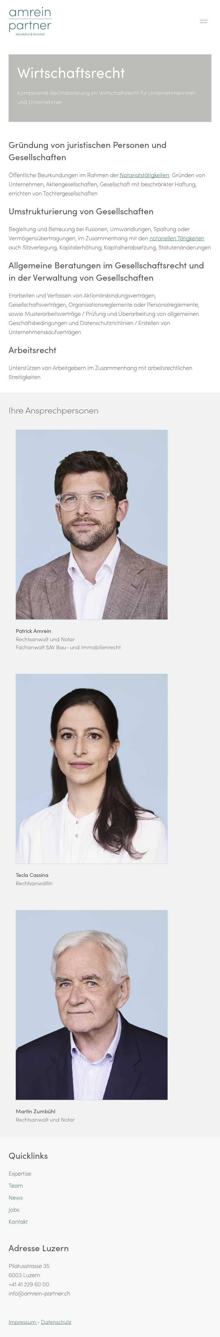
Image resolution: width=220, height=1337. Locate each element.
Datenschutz (56, 1321)
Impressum (23, 1321)
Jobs (14, 1209)
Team (16, 1185)
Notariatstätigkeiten (144, 175)
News (16, 1197)
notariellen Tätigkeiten (177, 238)
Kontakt (18, 1221)
